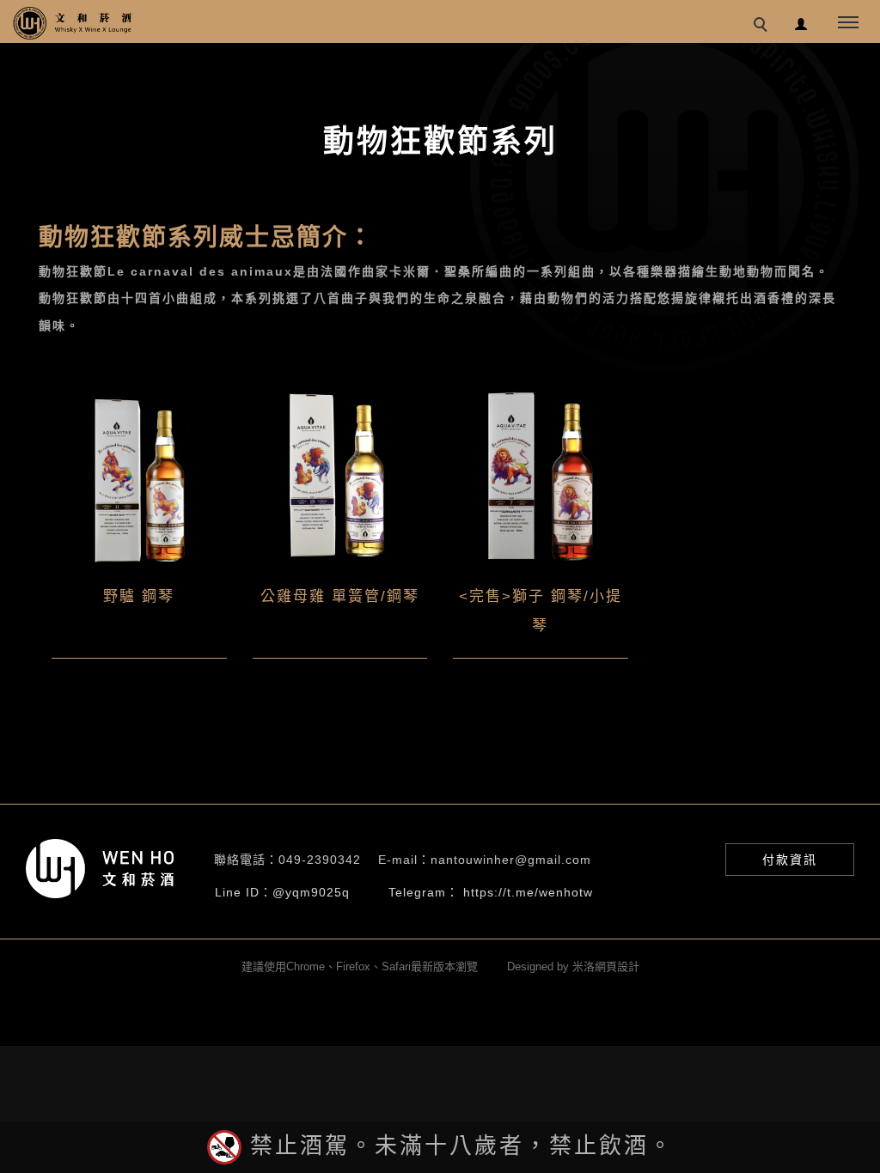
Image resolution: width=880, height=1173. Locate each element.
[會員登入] (801, 21)
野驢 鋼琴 (138, 596)
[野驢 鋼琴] (139, 476)
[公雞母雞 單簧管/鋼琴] (340, 476)
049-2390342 (319, 859)
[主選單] (848, 23)
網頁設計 (617, 966)
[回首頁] (73, 23)
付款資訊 (789, 859)
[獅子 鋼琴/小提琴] (540, 476)
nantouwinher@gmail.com (511, 859)
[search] (763, 27)
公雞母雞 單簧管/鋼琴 (339, 596)
